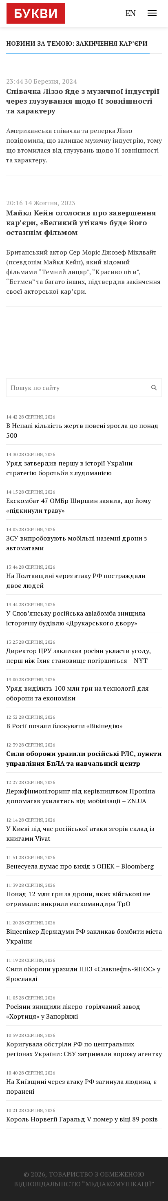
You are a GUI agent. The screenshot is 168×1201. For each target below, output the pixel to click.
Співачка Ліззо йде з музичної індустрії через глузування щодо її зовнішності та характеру (82, 100)
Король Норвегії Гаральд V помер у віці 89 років (82, 1119)
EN (131, 12)
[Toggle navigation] (152, 13)
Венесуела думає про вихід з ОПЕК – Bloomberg (80, 866)
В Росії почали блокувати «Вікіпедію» (64, 725)
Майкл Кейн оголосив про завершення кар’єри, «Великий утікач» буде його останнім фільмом (81, 222)
